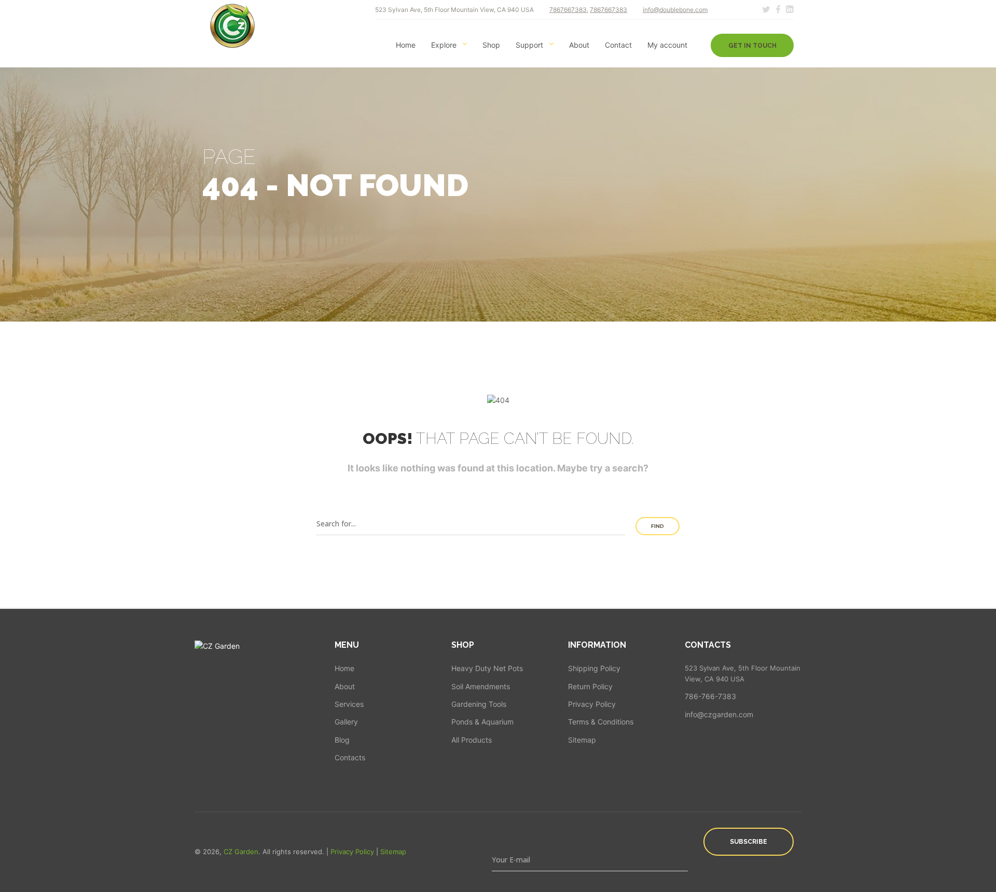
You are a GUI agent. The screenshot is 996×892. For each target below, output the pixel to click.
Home (406, 44)
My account (667, 44)
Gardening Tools (478, 704)
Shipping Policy (594, 668)
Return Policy (590, 686)
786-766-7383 (710, 696)
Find (657, 526)
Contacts (350, 757)
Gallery (346, 721)
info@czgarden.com (719, 714)
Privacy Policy (592, 704)
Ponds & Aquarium (482, 721)
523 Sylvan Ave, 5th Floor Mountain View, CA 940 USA (742, 673)
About (579, 44)
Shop (491, 44)
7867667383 (568, 9)
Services (349, 704)
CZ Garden (241, 851)
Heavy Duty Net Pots (487, 668)
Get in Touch (752, 45)
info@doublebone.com (675, 9)
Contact (618, 44)
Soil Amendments (480, 686)
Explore (444, 44)
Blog (342, 739)
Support (529, 44)
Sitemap (582, 739)
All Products (471, 739)
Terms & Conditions (600, 721)
